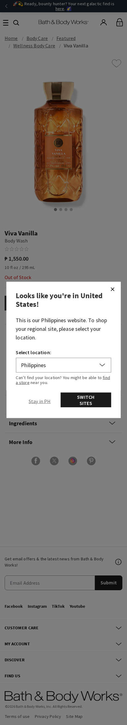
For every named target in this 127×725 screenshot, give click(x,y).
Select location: (33, 352)
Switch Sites (85, 400)
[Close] (112, 289)
